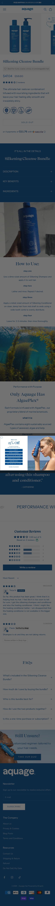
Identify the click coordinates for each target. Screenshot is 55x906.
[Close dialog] (2, 437)
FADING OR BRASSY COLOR (13, 458)
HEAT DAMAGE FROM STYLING (14, 463)
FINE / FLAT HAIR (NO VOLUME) (13, 455)
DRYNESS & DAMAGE (13, 452)
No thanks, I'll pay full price (14, 466)
